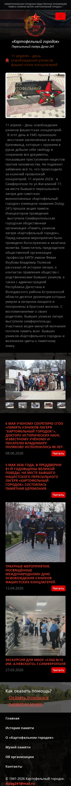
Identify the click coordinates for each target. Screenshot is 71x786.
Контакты (13, 766)
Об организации (19, 757)
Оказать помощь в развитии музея (29, 700)
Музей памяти (18, 747)
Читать (58, 453)
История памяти (19, 728)
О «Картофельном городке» (29, 737)
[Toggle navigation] (60, 16)
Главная (12, 718)
